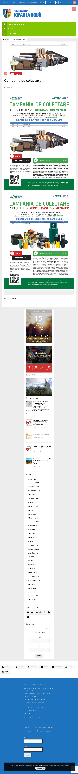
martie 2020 (32, 588)
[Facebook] (40, 2)
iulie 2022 (31, 533)
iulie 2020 (31, 584)
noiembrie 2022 (33, 526)
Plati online (12, 33)
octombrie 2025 (33, 487)
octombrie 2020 (33, 576)
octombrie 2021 (33, 553)
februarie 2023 (33, 518)
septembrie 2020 (34, 580)
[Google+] (46, 2)
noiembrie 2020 (33, 572)
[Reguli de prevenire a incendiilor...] (29, 461)
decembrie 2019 (34, 596)
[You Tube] (56, 2)
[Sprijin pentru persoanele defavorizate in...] (29, 422)
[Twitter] (43, 2)
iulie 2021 (31, 557)
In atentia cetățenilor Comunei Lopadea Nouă (42, 447)
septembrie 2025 (34, 491)
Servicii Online (13, 29)
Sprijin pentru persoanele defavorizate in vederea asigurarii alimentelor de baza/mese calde (40, 422)
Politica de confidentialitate (38, 718)
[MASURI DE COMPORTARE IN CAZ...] (29, 404)
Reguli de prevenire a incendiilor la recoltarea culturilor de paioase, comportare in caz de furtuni (42, 461)
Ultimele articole (33, 398)
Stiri (8, 40)
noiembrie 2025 (33, 483)
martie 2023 (32, 514)
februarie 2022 (33, 537)
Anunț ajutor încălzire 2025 (41, 434)
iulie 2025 (31, 494)
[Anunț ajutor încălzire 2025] (29, 436)
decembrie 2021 (34, 545)
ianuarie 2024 (32, 502)
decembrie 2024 (34, 498)
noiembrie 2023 (33, 506)
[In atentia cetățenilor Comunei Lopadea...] (29, 449)
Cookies (26, 718)
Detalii (67, 765)
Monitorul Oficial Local (16, 24)
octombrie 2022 (33, 530)
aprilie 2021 (32, 565)
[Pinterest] (53, 2)
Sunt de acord (40, 768)
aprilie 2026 (32, 479)
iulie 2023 (31, 510)
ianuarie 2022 (32, 541)
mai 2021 (31, 561)
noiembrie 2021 (33, 549)
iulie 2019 (31, 600)
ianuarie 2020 (32, 592)
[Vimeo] (60, 2)
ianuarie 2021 (32, 568)
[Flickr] (50, 2)
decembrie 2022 (34, 522)
